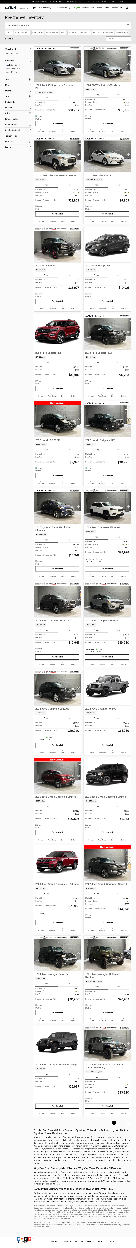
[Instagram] (22, 1239)
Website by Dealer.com (23, 1242)
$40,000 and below (103, 32)
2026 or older (22, 32)
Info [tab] (68, 98)
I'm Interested (57, 124)
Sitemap (100, 1241)
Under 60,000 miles (78, 32)
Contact (67, 1241)
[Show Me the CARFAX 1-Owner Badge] (89, 117)
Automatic (52, 32)
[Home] (10, 7)
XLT (63, 32)
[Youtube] (29, 1239)
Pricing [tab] (47, 98)
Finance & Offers (102, 8)
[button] (57, 92)
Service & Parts (88, 8)
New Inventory (45, 8)
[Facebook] (18, 1239)
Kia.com (111, 1241)
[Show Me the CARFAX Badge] (39, 117)
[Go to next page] (129, 1123)
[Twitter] (26, 1239)
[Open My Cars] (126, 7)
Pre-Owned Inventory (61, 8)
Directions (54, 1241)
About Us (114, 8)
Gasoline (37, 32)
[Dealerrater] (33, 1239)
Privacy (89, 1241)
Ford (9, 32)
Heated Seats (123, 32)
